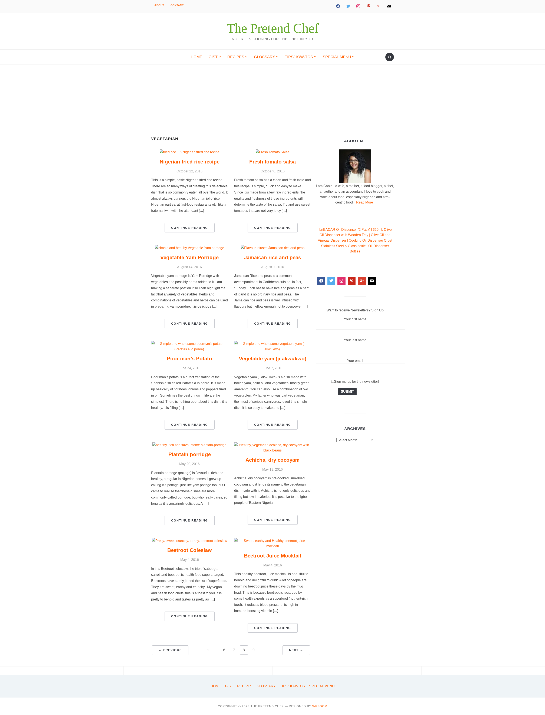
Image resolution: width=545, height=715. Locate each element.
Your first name (355, 319)
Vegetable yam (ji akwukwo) (272, 358)
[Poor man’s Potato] (189, 343)
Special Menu (337, 57)
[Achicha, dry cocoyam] (272, 445)
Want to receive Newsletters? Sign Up (355, 310)
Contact (177, 5)
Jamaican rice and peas (272, 257)
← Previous (170, 650)
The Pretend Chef (272, 28)
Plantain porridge (189, 454)
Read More (364, 202)
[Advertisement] (272, 105)
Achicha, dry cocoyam (272, 460)
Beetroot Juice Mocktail (272, 556)
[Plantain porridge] (189, 445)
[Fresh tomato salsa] (272, 152)
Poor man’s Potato (189, 358)
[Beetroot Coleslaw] (189, 541)
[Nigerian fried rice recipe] (189, 152)
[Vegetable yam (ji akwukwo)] (272, 343)
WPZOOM (319, 706)
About (159, 5)
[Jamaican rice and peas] (272, 248)
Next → (296, 650)
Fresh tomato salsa (272, 162)
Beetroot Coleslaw (189, 550)
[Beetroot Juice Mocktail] (272, 541)
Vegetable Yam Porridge (189, 257)
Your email (355, 361)
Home (196, 57)
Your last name (355, 340)
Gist (213, 57)
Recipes (235, 57)
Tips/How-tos (299, 57)
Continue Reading (189, 227)
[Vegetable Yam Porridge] (189, 248)
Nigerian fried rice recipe (189, 162)
